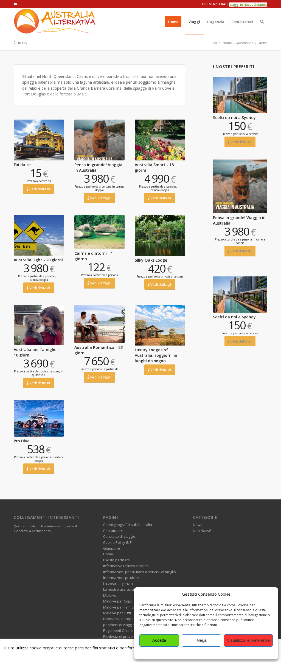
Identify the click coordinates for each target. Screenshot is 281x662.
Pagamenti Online (118, 630)
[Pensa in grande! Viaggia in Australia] (99, 140)
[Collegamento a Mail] (15, 4)
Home (108, 553)
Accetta (159, 640)
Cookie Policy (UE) (117, 542)
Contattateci (113, 530)
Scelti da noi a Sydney (234, 117)
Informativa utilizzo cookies (126, 565)
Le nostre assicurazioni (122, 589)
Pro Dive (22, 440)
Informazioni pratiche (121, 577)
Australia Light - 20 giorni (38, 259)
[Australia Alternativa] (55, 22)
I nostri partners (116, 560)
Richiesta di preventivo (122, 636)
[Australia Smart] (160, 140)
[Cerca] (262, 22)
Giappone (111, 548)
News (197, 524)
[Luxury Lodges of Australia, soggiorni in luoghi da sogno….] (160, 325)
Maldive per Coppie (119, 601)
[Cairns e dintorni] (99, 232)
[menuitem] (173, 22)
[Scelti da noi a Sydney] (240, 95)
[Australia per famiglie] (39, 325)
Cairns (20, 42)
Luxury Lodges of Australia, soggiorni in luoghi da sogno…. (156, 355)
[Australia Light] (39, 235)
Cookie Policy (206, 652)
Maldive (109, 595)
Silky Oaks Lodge (151, 260)
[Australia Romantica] (99, 324)
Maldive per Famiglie (120, 607)
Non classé (202, 530)
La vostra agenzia (118, 583)
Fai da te (22, 164)
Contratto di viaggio (119, 536)
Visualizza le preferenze (248, 640)
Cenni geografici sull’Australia (127, 524)
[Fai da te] (39, 140)
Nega (201, 640)
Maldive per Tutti (117, 612)
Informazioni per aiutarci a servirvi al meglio (139, 571)
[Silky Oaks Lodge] (160, 235)
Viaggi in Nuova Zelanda (248, 4)
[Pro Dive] (39, 418)
